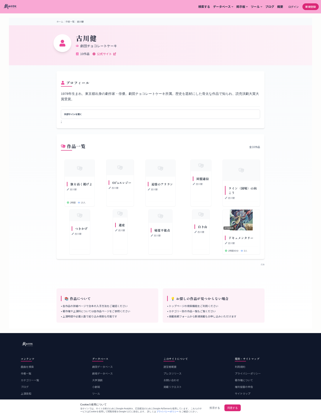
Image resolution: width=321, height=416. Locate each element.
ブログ (269, 6)
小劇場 (96, 387)
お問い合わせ (171, 380)
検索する (204, 6)
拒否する (215, 407)
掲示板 (240, 6)
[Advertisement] (160, 274)
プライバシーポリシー (248, 373)
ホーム (59, 21)
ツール (255, 6)
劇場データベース (102, 373)
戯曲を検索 (27, 367)
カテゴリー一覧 (30, 380)
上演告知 (26, 393)
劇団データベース (102, 367)
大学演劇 (97, 380)
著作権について (244, 380)
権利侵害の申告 (244, 387)
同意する (232, 407)
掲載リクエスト (172, 387)
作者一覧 (70, 21)
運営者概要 (169, 367)
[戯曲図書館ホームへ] (160, 344)
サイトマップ (242, 393)
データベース (222, 6)
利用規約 (240, 367)
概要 (280, 6)
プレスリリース (172, 373)
